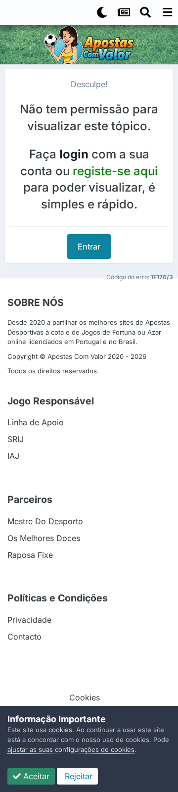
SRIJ (15, 439)
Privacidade (29, 620)
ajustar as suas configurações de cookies (70, 749)
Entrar (89, 246)
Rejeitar (77, 776)
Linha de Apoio (35, 422)
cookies (60, 730)
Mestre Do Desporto (45, 521)
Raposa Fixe (30, 555)
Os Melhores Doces (43, 538)
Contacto (24, 637)
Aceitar (35, 776)
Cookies (84, 697)
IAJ (13, 456)
